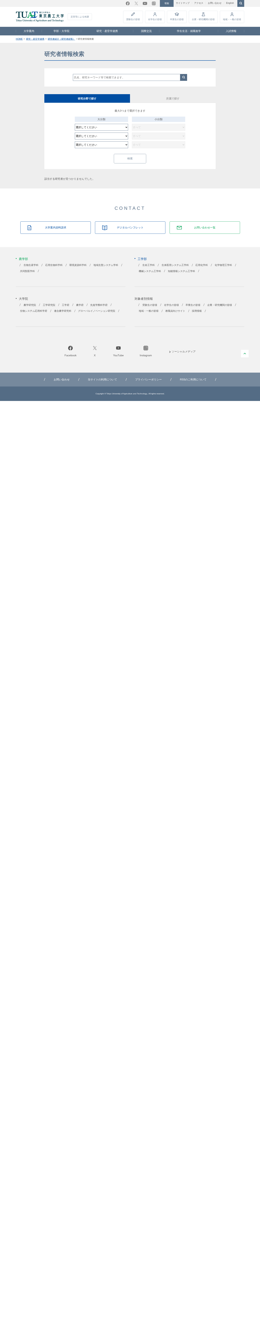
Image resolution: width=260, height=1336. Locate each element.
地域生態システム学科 (105, 265)
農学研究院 (30, 305)
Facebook (128, 3)
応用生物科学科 (54, 265)
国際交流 (146, 31)
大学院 (23, 298)
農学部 (23, 259)
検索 (183, 77)
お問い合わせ (215, 3)
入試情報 (231, 31)
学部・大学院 (61, 31)
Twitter (136, 3)
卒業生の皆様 (177, 19)
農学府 (80, 305)
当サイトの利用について (102, 379)
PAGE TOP (245, 353)
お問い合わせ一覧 (204, 227)
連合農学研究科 (62, 311)
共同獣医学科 (27, 271)
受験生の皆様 (133, 19)
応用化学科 (201, 265)
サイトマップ (183, 3)
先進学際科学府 (99, 305)
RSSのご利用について (193, 379)
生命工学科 (148, 265)
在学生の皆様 (155, 19)
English (230, 3)
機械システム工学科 (150, 271)
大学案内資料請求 (55, 227)
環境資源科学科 (78, 265)
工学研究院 (49, 305)
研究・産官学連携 (107, 31)
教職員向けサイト (175, 311)
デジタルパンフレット (130, 227)
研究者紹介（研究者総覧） (61, 39)
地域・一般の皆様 (232, 19)
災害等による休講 (80, 16)
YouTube (145, 3)
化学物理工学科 (223, 265)
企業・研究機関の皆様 (203, 19)
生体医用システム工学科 (175, 265)
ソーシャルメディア (184, 351)
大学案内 (29, 31)
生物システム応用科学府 (33, 311)
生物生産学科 (31, 265)
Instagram (154, 3)
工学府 (65, 305)
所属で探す (172, 98)
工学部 (142, 259)
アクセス (198, 3)
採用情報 (197, 311)
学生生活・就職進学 (189, 31)
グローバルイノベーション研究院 (96, 311)
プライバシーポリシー (148, 379)
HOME (19, 39)
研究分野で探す (87, 98)
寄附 (166, 3)
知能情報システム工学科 (181, 271)
